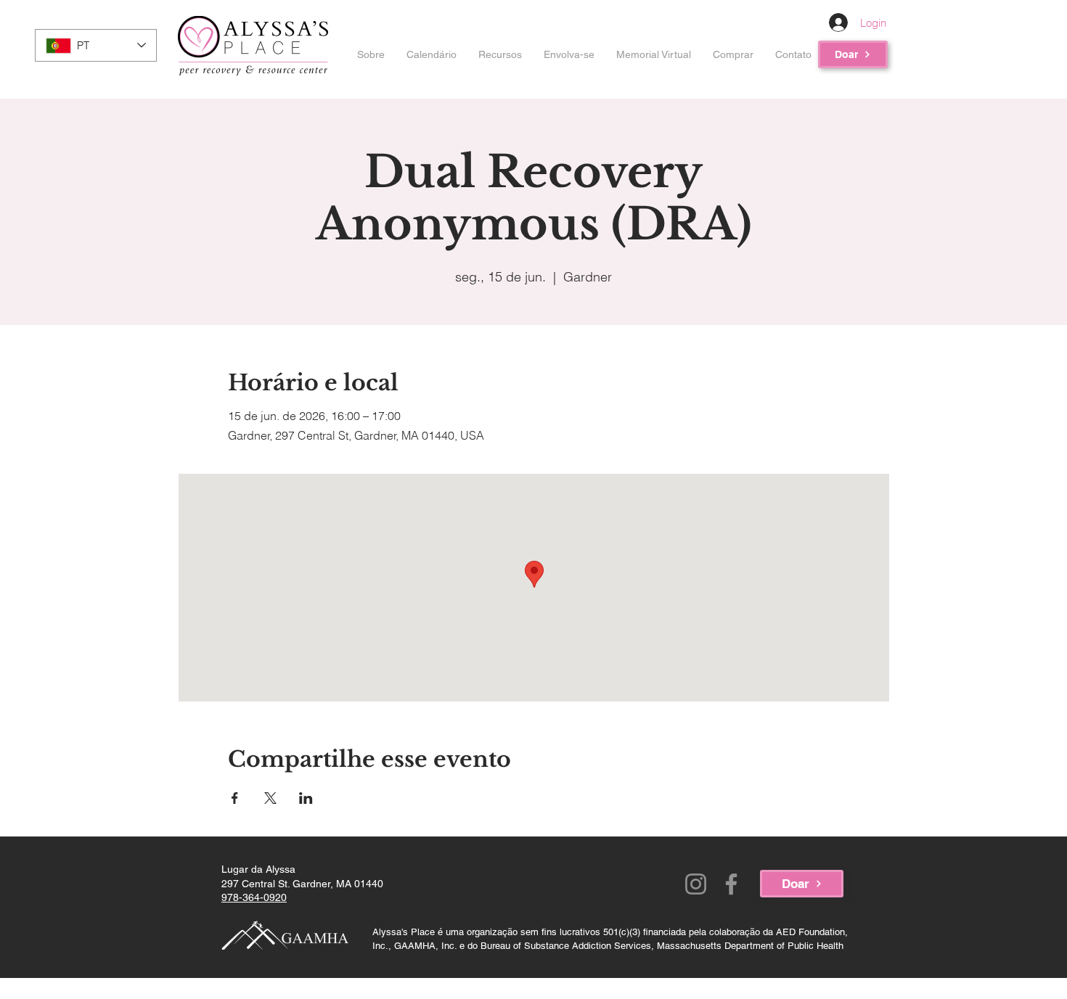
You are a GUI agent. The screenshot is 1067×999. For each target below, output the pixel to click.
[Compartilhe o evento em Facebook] (235, 798)
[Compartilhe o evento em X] (270, 798)
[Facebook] (731, 884)
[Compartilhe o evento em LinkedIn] (306, 798)
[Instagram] (696, 884)
